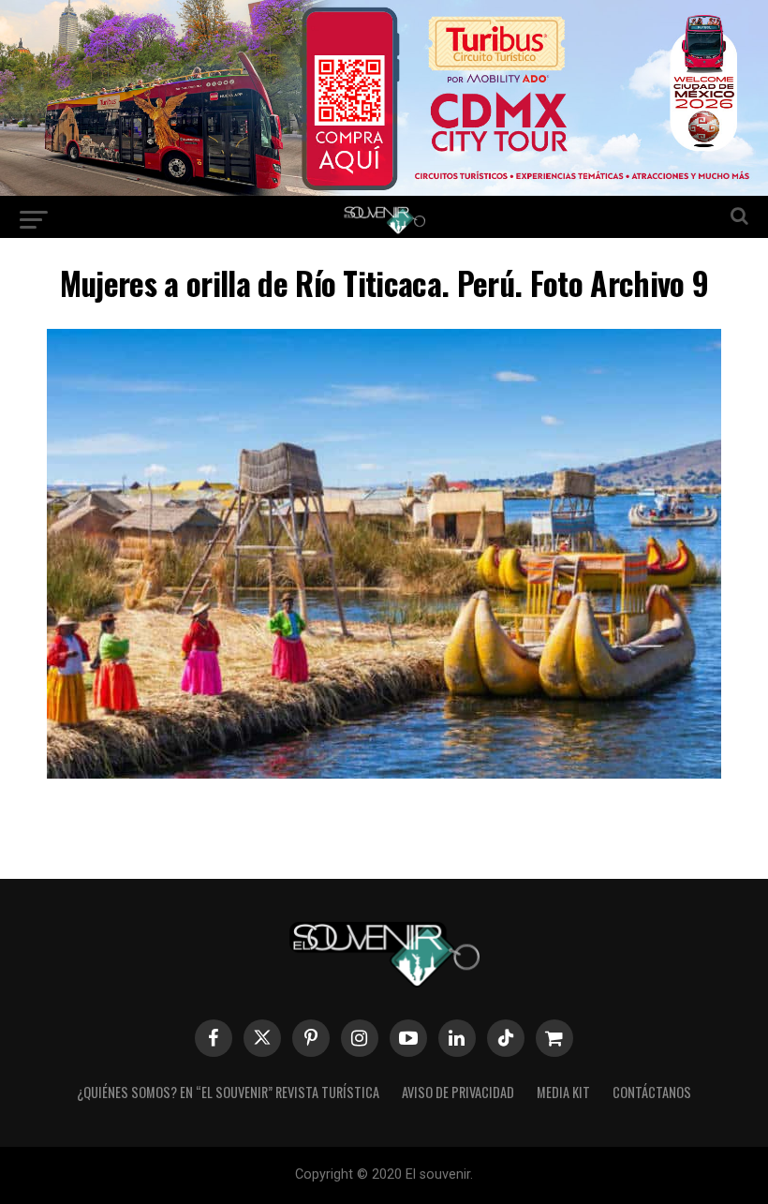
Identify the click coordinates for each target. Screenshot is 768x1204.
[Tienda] (554, 1038)
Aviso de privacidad (458, 1092)
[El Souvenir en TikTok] (505, 1038)
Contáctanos (652, 1092)
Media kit (563, 1092)
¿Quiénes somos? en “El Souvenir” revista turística (228, 1092)
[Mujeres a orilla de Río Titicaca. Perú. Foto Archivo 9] (384, 772)
